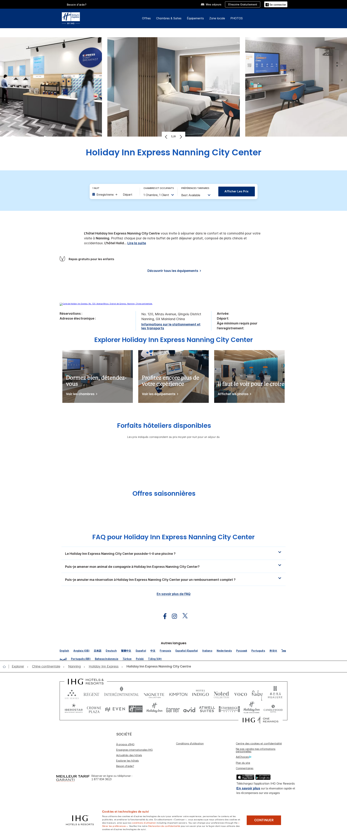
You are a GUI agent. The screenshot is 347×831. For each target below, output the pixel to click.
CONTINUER (264, 820)
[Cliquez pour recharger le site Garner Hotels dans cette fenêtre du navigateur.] (173, 709)
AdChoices (242, 756)
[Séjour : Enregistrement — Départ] (114, 194)
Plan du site (243, 762)
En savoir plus (248, 788)
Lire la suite (136, 243)
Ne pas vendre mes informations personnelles (255, 750)
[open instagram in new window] (172, 616)
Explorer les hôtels (127, 760)
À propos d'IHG (125, 744)
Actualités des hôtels (129, 755)
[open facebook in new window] (163, 616)
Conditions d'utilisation (190, 743)
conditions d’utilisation (144, 822)
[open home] (6, 666)
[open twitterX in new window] (183, 616)
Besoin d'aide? (77, 4)
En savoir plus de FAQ (173, 594)
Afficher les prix (236, 191)
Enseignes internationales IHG (134, 749)
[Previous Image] (166, 137)
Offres (146, 18)
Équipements (195, 18)
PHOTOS (236, 18)
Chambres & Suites (168, 18)
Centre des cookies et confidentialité (259, 743)
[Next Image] (180, 137)
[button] (275, 4)
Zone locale (217, 18)
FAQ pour (173, 537)
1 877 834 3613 (101, 779)
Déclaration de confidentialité (164, 825)
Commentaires (244, 768)
